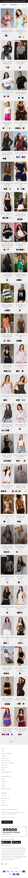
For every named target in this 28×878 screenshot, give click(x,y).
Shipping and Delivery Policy (7, 762)
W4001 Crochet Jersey (21, 305)
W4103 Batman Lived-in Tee (7, 275)
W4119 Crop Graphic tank (7, 577)
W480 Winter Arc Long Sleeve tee (7, 425)
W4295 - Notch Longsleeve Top (7, 668)
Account (3, 802)
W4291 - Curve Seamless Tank (20, 486)
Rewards (3, 786)
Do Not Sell (4, 767)
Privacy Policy (4, 765)
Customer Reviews (5, 798)
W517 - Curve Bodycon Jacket (20, 699)
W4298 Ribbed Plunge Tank (7, 366)
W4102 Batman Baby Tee (7, 608)
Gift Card (3, 784)
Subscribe (7, 822)
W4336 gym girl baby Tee (7, 123)
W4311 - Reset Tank (7, 213)
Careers (3, 800)
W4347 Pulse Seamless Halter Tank (20, 31)
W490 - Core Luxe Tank (20, 336)
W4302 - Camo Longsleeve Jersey (7, 547)
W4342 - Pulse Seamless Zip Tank (7, 30)
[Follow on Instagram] (2, 864)
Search (2, 779)
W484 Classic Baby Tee (7, 638)
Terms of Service (5, 758)
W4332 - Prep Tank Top (21, 184)
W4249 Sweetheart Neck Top (21, 366)
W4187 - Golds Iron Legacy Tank (21, 608)
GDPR (2, 770)
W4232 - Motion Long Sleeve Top (7, 153)
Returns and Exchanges (6, 753)
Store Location (4, 805)
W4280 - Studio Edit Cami (20, 123)
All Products (4, 781)
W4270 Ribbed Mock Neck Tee (7, 184)
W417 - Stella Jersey (20, 577)
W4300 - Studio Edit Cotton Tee (20, 456)
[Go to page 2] (17, 740)
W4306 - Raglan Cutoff (21, 245)
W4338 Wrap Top (20, 424)
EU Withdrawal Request (6, 772)
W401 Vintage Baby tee (7, 516)
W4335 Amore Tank (7, 395)
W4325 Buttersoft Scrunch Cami (21, 275)
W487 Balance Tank (20, 395)
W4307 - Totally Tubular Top (7, 456)
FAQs (2, 751)
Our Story (3, 795)
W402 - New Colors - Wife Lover (20, 729)
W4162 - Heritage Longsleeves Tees (7, 245)
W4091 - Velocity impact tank (7, 729)
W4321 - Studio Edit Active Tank (7, 486)
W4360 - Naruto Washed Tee (7, 62)
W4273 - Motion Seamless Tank (7, 699)
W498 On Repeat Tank (21, 668)
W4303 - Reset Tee (20, 152)
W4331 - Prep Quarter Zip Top (20, 214)
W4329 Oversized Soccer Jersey (20, 93)
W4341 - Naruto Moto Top (21, 62)
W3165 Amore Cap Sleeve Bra (20, 547)
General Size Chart (5, 760)
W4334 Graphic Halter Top (21, 516)
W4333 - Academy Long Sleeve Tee (7, 305)
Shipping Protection (5, 788)
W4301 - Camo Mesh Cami (21, 638)
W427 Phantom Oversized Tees (7, 336)
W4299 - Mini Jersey (7, 92)
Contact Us (3, 755)
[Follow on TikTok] (6, 864)
